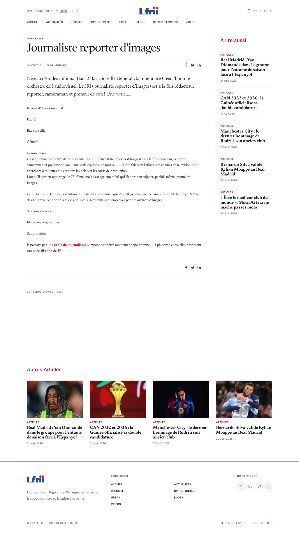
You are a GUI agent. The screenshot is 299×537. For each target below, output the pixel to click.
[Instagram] (268, 486)
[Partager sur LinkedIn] (199, 65)
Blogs (140, 22)
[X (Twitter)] (259, 486)
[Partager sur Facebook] (186, 65)
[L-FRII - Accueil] (149, 11)
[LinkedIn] (249, 486)
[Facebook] (240, 486)
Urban (123, 22)
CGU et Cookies (261, 523)
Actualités (54, 22)
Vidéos (190, 22)
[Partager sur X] (193, 65)
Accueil (32, 22)
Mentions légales (233, 523)
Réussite (77, 22)
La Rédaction (58, 65)
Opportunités (101, 22)
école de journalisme (70, 245)
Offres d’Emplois (165, 22)
